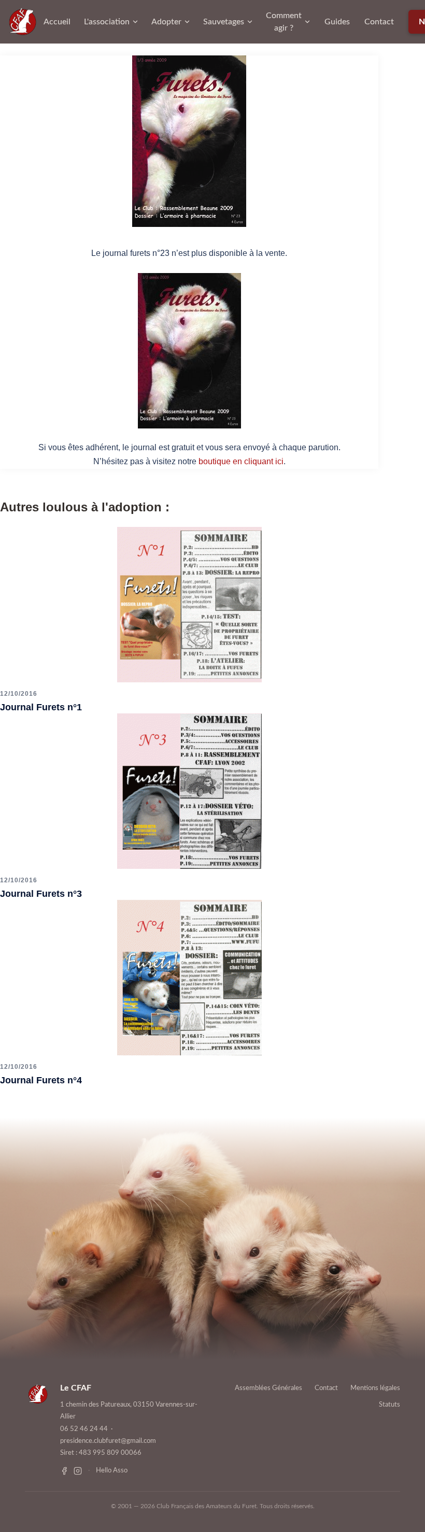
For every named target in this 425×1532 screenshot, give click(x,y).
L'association (107, 22)
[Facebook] (64, 1471)
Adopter (166, 22)
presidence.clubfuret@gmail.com (108, 1441)
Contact (379, 22)
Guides (337, 22)
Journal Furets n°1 (41, 707)
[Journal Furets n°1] (189, 604)
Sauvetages (223, 22)
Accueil (57, 22)
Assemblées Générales (268, 1388)
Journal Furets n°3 (41, 894)
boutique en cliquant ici (241, 461)
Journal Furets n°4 (41, 1080)
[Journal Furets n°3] (189, 790)
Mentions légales (375, 1388)
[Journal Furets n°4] (189, 976)
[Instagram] (78, 1471)
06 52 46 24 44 (84, 1429)
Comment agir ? (284, 21)
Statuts (389, 1404)
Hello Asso (112, 1470)
